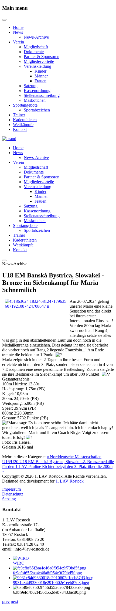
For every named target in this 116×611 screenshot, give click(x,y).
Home (18, 27)
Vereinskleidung (37, 66)
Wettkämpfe (23, 124)
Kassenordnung (37, 90)
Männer (41, 76)
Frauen (40, 81)
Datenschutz (12, 494)
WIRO (19, 563)
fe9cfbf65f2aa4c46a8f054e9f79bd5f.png (47, 573)
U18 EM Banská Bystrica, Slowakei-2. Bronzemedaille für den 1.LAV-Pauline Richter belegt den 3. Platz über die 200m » (58, 466)
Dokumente (34, 51)
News (18, 32)
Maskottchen (35, 100)
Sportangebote (25, 105)
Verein (18, 42)
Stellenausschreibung (42, 95)
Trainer (19, 115)
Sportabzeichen (37, 110)
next (14, 601)
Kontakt (20, 129)
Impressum (11, 489)
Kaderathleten (25, 119)
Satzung (30, 85)
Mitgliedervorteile (39, 61)
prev (6, 601)
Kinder (40, 71)
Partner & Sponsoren (41, 56)
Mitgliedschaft (36, 47)
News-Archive (36, 37)
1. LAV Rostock (70, 481)
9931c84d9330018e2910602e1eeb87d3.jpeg (51, 582)
